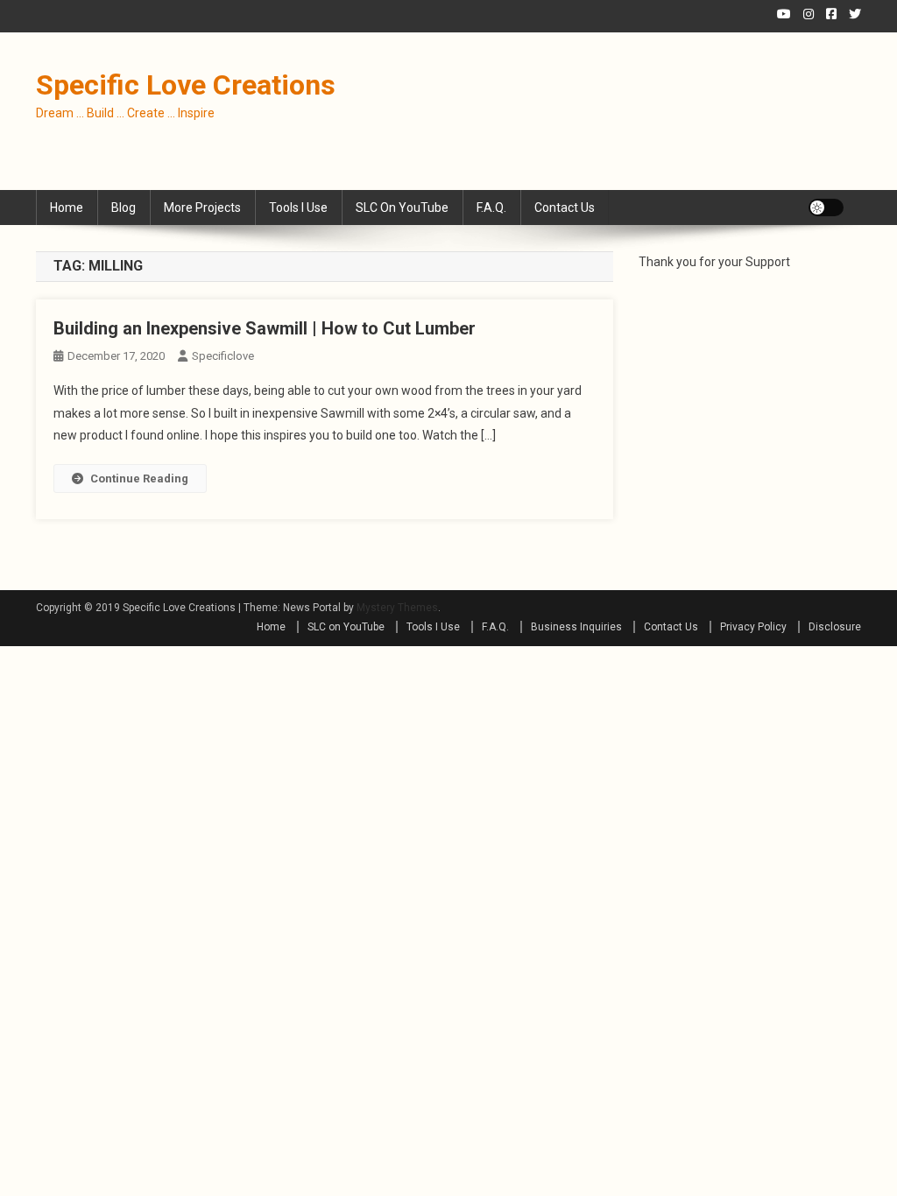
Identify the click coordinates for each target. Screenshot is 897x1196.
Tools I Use (298, 208)
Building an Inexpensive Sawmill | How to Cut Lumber (264, 328)
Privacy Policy (753, 627)
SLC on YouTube (402, 208)
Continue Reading (139, 478)
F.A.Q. (491, 208)
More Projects (202, 208)
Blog (123, 208)
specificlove (223, 355)
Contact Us (564, 208)
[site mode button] (826, 207)
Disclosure (835, 627)
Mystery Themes (397, 608)
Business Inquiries (576, 627)
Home (66, 208)
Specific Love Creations (185, 85)
